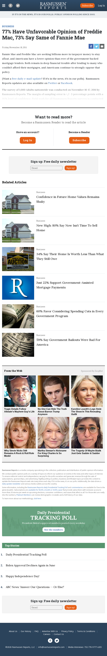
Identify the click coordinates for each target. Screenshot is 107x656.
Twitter (52, 83)
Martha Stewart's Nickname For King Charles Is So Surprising (52, 453)
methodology (55, 103)
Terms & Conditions (86, 631)
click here (37, 498)
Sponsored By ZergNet (92, 371)
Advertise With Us (50, 631)
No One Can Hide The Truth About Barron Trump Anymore (52, 411)
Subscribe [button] (87, 5)
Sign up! (70, 168)
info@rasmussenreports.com (51, 647)
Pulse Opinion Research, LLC (23, 103)
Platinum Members (23, 495)
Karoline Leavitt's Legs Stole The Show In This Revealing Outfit (86, 411)
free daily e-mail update (26, 78)
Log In (101, 5)
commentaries (77, 487)
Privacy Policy (67, 631)
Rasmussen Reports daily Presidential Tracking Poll (48, 487)
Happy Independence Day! (22, 576)
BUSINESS (8, 26)
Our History (26, 631)
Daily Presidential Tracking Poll (26, 554)
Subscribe (79, 140)
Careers (46, 634)
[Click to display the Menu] (3, 5)
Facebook (66, 83)
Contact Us (59, 634)
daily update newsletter (11, 484)
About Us (13, 631)
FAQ (36, 631)
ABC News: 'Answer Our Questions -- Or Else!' (35, 587)
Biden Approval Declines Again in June (30, 565)
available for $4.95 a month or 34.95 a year (45, 490)
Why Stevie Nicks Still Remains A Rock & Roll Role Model (19, 453)
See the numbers (53, 529)
